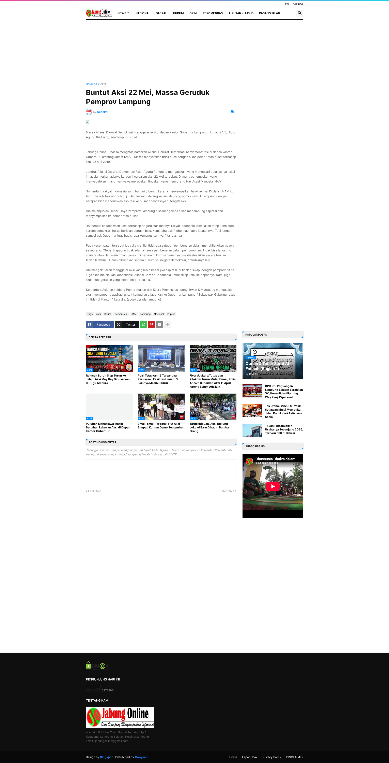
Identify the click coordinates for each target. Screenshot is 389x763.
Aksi (103, 84)
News (122, 13)
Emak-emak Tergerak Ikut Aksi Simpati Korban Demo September (161, 425)
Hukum (178, 13)
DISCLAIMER (294, 757)
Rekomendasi (213, 13)
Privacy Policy (272, 757)
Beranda (91, 84)
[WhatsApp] (143, 324)
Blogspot (106, 757)
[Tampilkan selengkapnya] (167, 324)
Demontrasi (120, 314)
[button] (299, 13)
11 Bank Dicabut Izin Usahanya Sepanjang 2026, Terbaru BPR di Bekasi (284, 429)
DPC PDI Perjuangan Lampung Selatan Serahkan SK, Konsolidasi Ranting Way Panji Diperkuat (284, 391)
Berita (107, 314)
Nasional (143, 13)
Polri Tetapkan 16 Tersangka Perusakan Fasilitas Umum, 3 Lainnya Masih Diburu (158, 379)
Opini (193, 13)
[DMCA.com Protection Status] (98, 669)
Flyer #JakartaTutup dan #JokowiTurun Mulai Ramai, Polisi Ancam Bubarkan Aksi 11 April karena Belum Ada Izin (213, 381)
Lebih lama (227, 491)
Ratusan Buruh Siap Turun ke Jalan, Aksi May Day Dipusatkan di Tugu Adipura (108, 379)
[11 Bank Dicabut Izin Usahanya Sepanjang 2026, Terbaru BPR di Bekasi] (252, 430)
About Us (298, 3)
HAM (134, 314)
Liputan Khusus (241, 13)
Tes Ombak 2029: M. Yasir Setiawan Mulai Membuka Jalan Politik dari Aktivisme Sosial (283, 411)
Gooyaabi (141, 757)
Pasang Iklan (269, 13)
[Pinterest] (151, 324)
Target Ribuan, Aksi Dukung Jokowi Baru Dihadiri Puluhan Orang (210, 427)
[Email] (159, 324)
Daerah (161, 13)
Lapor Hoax (250, 757)
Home (286, 3)
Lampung (145, 314)
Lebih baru (95, 491)
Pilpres (171, 314)
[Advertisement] (161, 54)
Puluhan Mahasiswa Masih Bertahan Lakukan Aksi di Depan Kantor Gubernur (108, 427)
